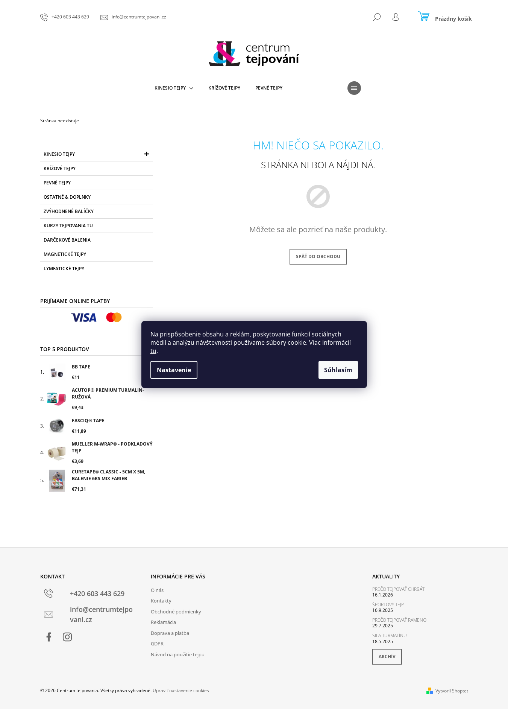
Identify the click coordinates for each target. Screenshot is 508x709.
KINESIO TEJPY (59, 154)
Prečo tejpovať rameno (399, 620)
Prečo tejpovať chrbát (398, 589)
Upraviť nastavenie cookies (181, 690)
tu (153, 351)
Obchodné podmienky (176, 611)
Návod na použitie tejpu (178, 654)
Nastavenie (174, 370)
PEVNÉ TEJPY (57, 183)
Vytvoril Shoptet (451, 691)
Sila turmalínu (389, 635)
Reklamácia (163, 622)
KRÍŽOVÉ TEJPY (60, 168)
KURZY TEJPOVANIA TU (68, 225)
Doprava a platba (170, 633)
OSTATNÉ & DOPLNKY (67, 197)
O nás (157, 590)
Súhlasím (338, 370)
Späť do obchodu (318, 256)
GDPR (157, 643)
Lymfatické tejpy (64, 268)
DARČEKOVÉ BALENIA (67, 240)
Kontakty (161, 600)
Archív (387, 656)
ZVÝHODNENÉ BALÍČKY (69, 211)
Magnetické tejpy (65, 254)
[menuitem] (174, 88)
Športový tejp (388, 604)
